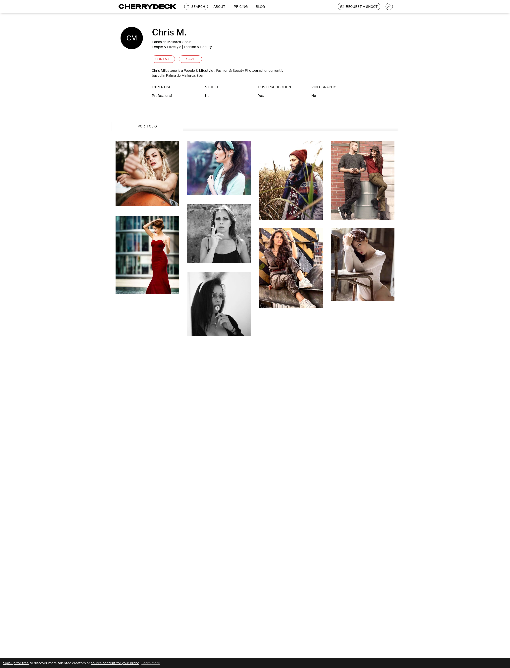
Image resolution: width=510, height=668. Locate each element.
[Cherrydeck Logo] (146, 6)
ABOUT (219, 7)
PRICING (241, 7)
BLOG (260, 7)
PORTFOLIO (147, 126)
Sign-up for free (16, 663)
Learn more (150, 663)
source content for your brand (115, 663)
